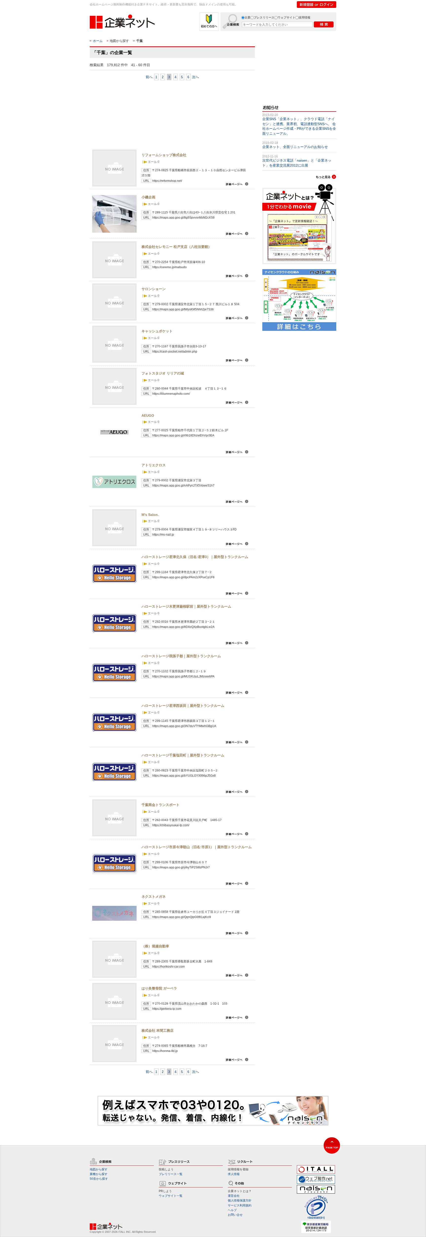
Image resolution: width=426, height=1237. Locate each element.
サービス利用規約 (239, 1205)
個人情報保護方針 (239, 1200)
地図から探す (98, 1169)
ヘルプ (232, 1210)
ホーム (98, 41)
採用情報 (304, 17)
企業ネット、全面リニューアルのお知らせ (295, 147)
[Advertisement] (127, 115)
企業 (247, 17)
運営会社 (234, 1196)
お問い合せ (235, 1215)
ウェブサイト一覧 (170, 1196)
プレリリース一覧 (170, 1174)
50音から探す (99, 1179)
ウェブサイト (286, 17)
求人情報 (234, 1174)
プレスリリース (264, 17)
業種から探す (98, 1174)
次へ (195, 77)
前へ (149, 77)
